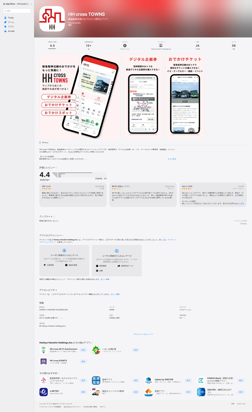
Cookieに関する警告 (90, 407)
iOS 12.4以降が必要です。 (49, 318)
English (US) (241, 404)
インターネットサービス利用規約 (50, 407)
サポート (103, 407)
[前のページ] (37, 195)
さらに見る (172, 159)
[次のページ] (249, 195)
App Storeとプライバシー (72, 407)
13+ (180, 318)
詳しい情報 (105, 279)
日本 (232, 404)
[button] (17, 18)
